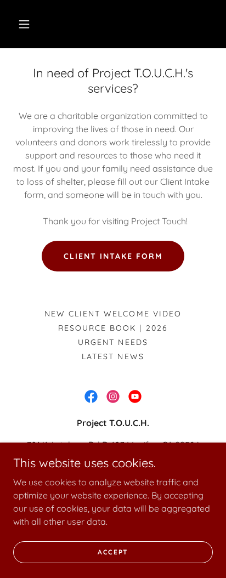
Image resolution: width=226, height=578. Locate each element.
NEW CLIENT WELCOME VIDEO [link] (112, 314)
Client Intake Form (113, 256)
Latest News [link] (113, 356)
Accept (113, 552)
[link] (91, 396)
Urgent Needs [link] (113, 342)
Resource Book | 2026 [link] (112, 328)
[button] (24, 24)
